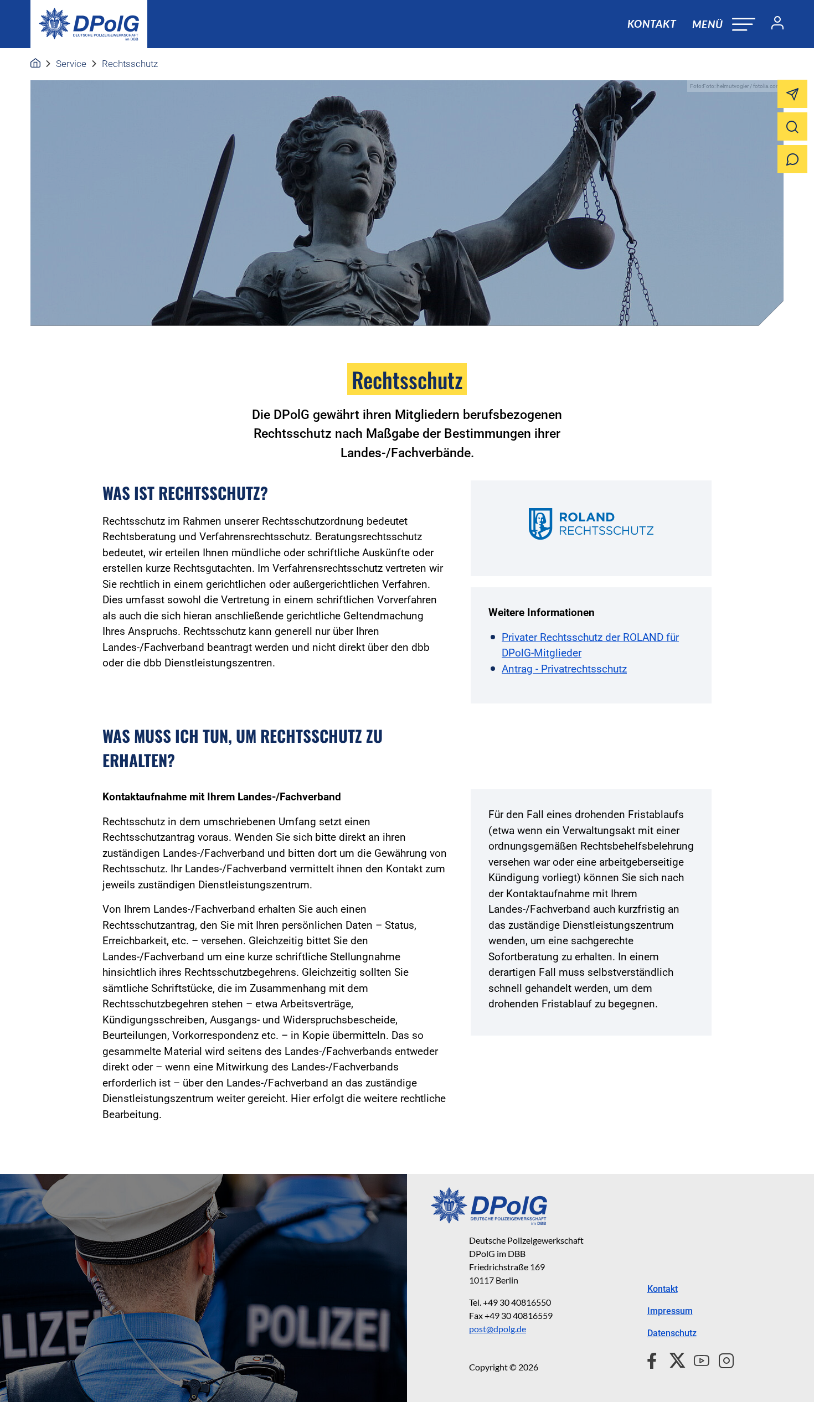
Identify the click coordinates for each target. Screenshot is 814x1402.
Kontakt (651, 23)
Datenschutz (672, 1333)
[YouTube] (697, 1358)
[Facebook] (654, 1358)
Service (71, 63)
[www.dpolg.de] (35, 63)
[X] (673, 1358)
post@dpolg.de (497, 1328)
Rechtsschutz (130, 63)
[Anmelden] (773, 24)
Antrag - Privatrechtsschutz (564, 669)
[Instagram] (721, 1358)
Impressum (670, 1311)
